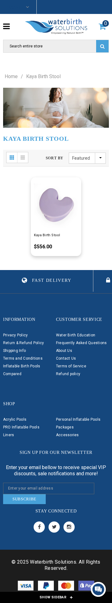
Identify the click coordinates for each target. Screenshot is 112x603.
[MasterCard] (66, 587)
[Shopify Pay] (86, 587)
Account (15, 7)
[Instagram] (69, 527)
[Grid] (12, 157)
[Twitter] (54, 527)
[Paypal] (46, 587)
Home (11, 76)
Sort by (54, 158)
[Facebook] (39, 527)
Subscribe (24, 499)
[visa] (26, 587)
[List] (22, 157)
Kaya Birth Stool (43, 76)
